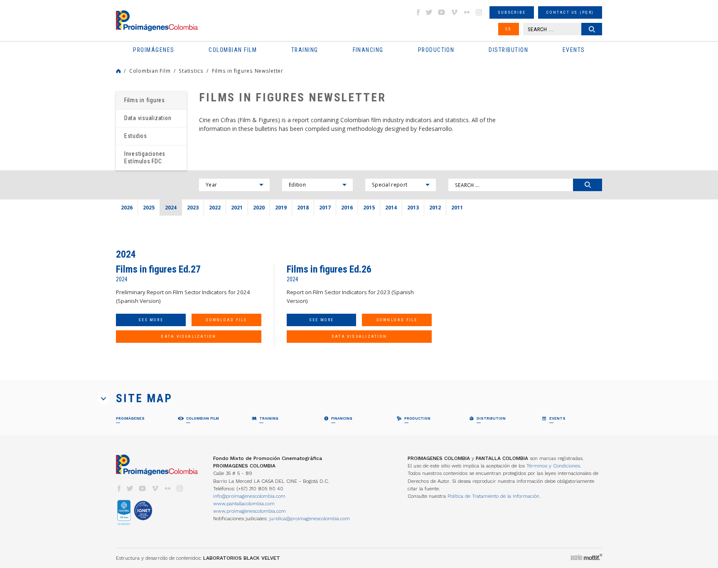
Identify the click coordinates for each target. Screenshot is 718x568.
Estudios (135, 136)
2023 (193, 207)
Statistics (191, 70)
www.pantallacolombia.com (244, 504)
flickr (466, 12)
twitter (429, 12)
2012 (435, 207)
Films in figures (144, 100)
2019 (281, 207)
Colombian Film (149, 70)
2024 (171, 207)
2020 (259, 207)
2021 (237, 207)
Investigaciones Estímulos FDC (144, 157)
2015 (369, 207)
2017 (325, 207)
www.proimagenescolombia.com (249, 511)
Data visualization (147, 118)
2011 (457, 207)
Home (118, 71)
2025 (149, 207)
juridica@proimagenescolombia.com (309, 518)
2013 (413, 207)
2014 (391, 207)
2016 (347, 207)
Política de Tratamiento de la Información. (494, 496)
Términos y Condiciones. (553, 466)
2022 (215, 207)
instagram (479, 12)
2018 (303, 207)
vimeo (454, 12)
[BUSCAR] (587, 185)
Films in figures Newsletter (247, 70)
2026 (127, 207)
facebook (418, 12)
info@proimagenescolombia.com (249, 496)
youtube (442, 12)
